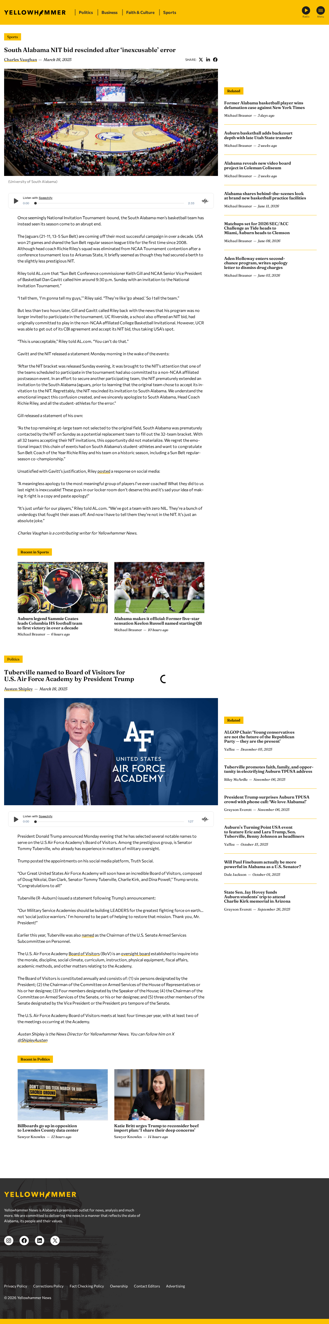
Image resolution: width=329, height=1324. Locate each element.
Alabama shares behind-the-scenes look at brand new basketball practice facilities (265, 196)
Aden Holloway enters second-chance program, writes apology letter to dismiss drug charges (256, 263)
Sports (12, 37)
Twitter (201, 59)
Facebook (215, 59)
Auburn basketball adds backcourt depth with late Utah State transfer (258, 135)
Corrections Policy (48, 1286)
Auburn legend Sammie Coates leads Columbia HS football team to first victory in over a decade (49, 623)
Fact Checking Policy (87, 1286)
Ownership (119, 1286)
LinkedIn (208, 59)
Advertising (175, 1286)
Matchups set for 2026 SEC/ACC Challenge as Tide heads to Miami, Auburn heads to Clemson (257, 228)
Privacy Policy (15, 1286)
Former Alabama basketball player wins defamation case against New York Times (264, 105)
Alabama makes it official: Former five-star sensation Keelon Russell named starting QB (158, 621)
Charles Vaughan (20, 59)
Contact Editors (147, 1286)
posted (103, 471)
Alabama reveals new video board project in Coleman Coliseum (257, 165)
